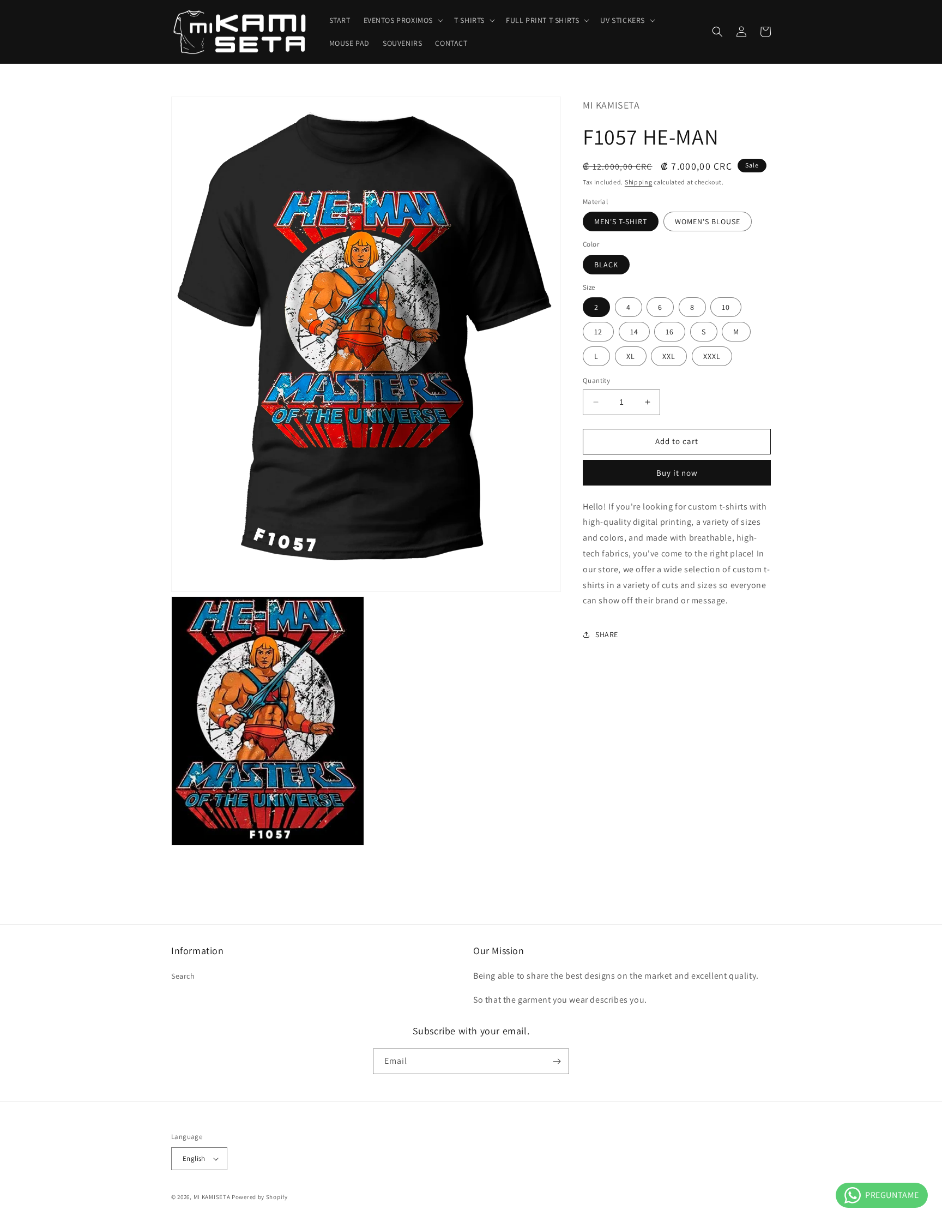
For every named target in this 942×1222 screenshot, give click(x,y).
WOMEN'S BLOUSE (707, 221)
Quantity (596, 380)
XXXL (712, 356)
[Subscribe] (557, 1061)
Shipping (639, 182)
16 (670, 332)
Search (183, 976)
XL (630, 356)
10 (726, 307)
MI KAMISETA (212, 1197)
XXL (668, 356)
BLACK (606, 264)
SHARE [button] (606, 634)
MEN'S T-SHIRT (620, 221)
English (194, 1158)
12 (598, 332)
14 (634, 332)
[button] (402, 20)
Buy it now (677, 472)
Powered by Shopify (260, 1197)
